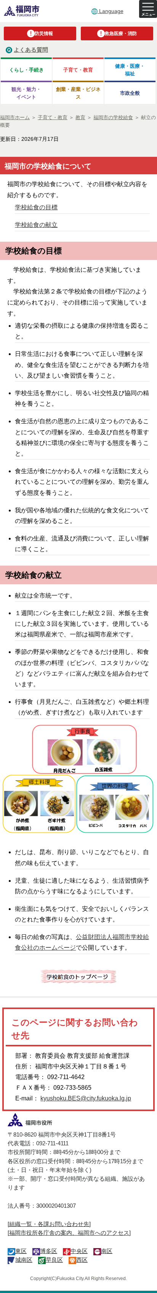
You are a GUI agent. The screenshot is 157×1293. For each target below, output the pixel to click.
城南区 (23, 1259)
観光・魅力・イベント (26, 92)
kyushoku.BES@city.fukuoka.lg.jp (85, 1098)
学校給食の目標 (36, 207)
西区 (82, 1259)
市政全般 (130, 93)
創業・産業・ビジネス (78, 92)
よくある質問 (31, 49)
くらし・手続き (26, 70)
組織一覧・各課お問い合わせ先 (49, 1224)
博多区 (48, 1251)
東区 (21, 1251)
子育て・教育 (78, 70)
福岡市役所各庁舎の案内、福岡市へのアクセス (69, 1232)
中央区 (79, 1251)
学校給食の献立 (36, 225)
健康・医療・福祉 (130, 69)
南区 (106, 1251)
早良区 (54, 1259)
